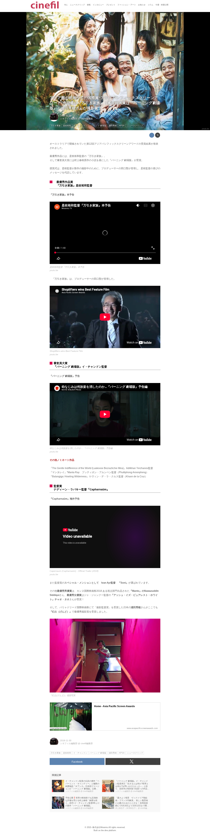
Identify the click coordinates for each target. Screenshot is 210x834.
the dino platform (108, 830)
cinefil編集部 (87, 118)
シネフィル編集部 (68, 118)
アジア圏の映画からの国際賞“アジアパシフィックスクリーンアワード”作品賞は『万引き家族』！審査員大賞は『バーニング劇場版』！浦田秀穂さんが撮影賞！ (105, 103)
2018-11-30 (65, 115)
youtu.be (205, 129)
